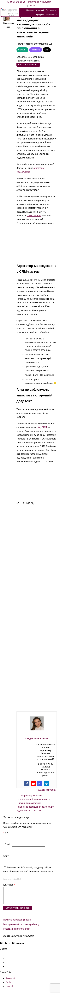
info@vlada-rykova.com (39, 2)
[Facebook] (26, 783)
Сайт (6, 856)
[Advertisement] (36, 245)
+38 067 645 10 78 (16, 2)
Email (6, 844)
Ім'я (5, 833)
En (34, 5)
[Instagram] (39, 783)
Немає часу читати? (28, 64)
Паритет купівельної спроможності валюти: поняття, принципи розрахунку (35, 799)
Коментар (9, 885)
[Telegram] (46, 783)
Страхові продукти (40, 12)
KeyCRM (42, 427)
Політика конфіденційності (17, 920)
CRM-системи (34, 215)
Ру (31, 5)
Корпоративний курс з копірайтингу (21, 924)
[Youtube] (33, 783)
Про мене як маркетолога (51, 12)
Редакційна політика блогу (16, 929)
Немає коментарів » (46, 790)
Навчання (30, 10)
